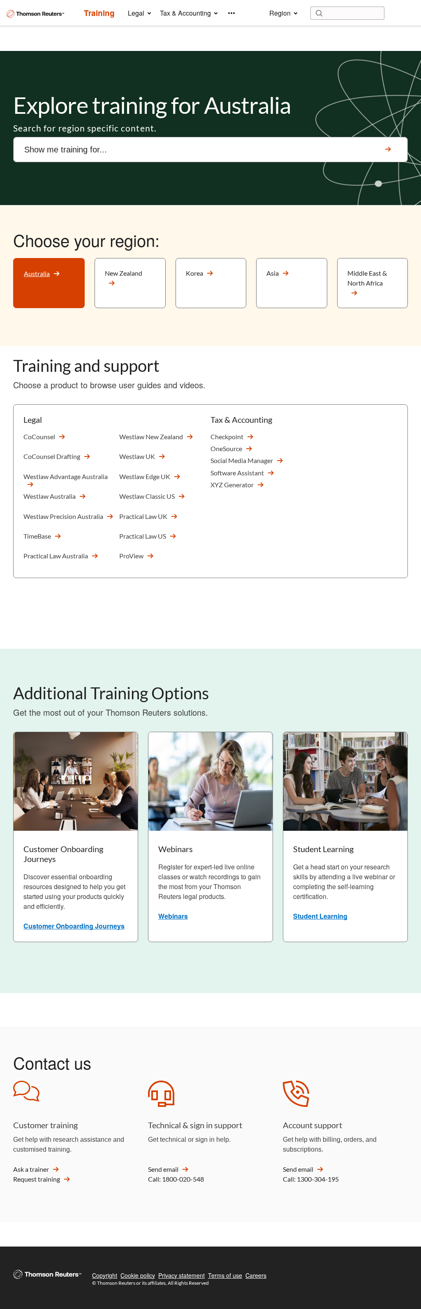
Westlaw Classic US (147, 496)
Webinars (173, 916)
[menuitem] (99, 13)
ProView (131, 556)
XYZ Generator (232, 485)
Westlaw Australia (49, 496)
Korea (194, 273)
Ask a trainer (31, 1169)
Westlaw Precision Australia (63, 516)
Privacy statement (181, 1275)
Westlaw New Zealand (151, 436)
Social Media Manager (241, 460)
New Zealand (123, 273)
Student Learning (320, 916)
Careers (255, 1275)
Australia (37, 273)
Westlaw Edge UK (144, 476)
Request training (36, 1179)
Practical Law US (142, 536)
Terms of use (225, 1275)
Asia (272, 273)
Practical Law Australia (55, 556)
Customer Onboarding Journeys (74, 926)
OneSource (226, 448)
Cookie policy (137, 1275)
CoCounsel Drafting (51, 456)
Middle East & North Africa (367, 278)
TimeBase (37, 536)
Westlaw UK (137, 456)
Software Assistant (237, 473)
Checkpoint (226, 436)
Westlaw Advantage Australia (65, 476)
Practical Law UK (143, 516)
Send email (163, 1169)
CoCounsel (39, 436)
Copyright (104, 1275)
